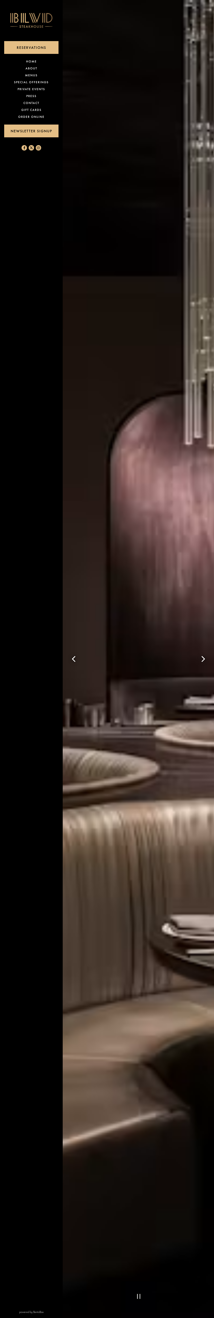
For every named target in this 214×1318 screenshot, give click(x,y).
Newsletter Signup (31, 131)
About (31, 68)
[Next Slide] (203, 659)
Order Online (32, 116)
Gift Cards (32, 110)
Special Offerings (31, 82)
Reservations (38, 47)
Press (31, 96)
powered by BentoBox (41, 1312)
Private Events (31, 89)
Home (32, 61)
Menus (31, 75)
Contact (31, 103)
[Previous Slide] (74, 659)
